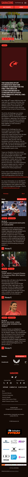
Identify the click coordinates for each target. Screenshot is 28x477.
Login (21, 7)
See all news (20, 199)
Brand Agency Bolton (14, 471)
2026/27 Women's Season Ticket (10, 401)
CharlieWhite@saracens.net (11, 188)
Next (23, 193)
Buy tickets (6, 7)
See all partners (19, 356)
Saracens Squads (6, 397)
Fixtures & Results (6, 393)
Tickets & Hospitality (7, 395)
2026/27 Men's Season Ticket (9, 399)
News (3, 391)
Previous (5, 193)
